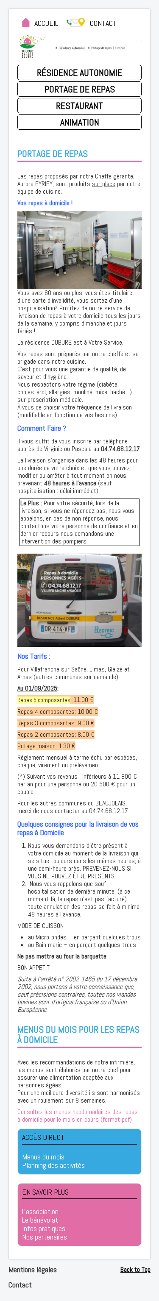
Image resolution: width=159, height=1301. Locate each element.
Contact (20, 1285)
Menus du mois (43, 1157)
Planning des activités (53, 1165)
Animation (79, 122)
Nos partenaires (44, 1237)
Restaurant (79, 105)
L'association (40, 1211)
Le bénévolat (40, 1220)
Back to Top (135, 1269)
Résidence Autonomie (79, 72)
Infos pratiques (43, 1228)
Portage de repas (80, 89)
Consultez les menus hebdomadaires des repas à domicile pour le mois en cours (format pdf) (77, 1115)
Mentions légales (32, 1269)
